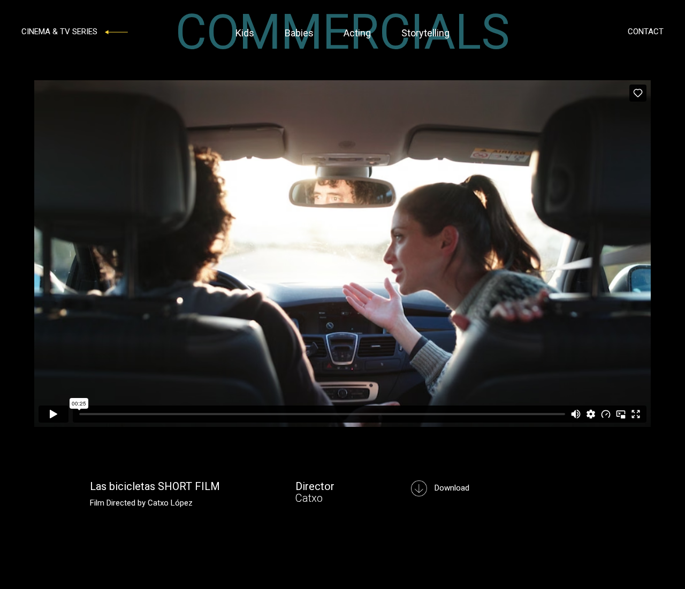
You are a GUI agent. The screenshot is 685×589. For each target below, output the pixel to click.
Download (450, 488)
